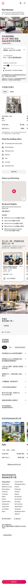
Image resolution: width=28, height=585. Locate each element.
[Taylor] (4, 278)
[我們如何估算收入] (9, 128)
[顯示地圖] (14, 191)
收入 (10, 347)
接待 (4, 347)
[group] (14, 60)
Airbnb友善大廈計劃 (20, 347)
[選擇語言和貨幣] (20, 3)
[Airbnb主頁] (3, 3)
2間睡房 (12, 91)
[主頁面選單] (24, 3)
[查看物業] (13, 441)
